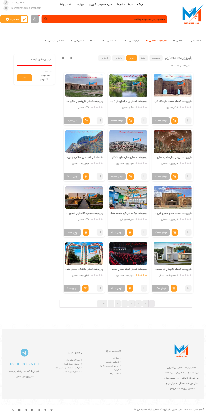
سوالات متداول (73, 360)
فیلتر (24, 77)
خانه (190, 48)
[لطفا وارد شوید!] (35, 19)
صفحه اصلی (195, 40)
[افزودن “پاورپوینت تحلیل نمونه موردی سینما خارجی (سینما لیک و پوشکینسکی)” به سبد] (130, 288)
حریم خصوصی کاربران (109, 366)
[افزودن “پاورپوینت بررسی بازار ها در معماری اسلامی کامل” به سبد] (174, 176)
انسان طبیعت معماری (167, 275)
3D (94, 40)
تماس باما (114, 373)
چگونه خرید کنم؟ (72, 364)
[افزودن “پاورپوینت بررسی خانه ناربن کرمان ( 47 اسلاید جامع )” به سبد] (86, 232)
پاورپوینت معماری (158, 40)
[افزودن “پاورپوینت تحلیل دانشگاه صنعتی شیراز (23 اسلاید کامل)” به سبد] (85, 288)
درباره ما (115, 369)
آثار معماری (171, 107)
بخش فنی (79, 40)
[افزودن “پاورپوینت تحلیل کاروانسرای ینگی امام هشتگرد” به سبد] (86, 120)
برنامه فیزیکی (126, 219)
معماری (179, 40)
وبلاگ (116, 358)
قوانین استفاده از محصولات (67, 368)
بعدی (102, 303)
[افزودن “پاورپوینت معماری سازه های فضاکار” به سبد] (130, 176)
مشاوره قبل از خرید (71, 371)
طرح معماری (134, 40)
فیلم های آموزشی (56, 40)
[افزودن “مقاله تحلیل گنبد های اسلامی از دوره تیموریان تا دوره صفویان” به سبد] (86, 176)
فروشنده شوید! (112, 362)
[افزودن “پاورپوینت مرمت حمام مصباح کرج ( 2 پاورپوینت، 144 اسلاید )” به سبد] (175, 232)
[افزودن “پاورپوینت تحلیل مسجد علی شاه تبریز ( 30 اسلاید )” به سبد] (174, 120)
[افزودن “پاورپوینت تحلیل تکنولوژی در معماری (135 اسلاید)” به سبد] (174, 288)
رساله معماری (112, 40)
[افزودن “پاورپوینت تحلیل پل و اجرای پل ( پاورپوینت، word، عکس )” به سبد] (130, 120)
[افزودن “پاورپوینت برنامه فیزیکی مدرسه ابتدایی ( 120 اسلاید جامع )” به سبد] (130, 232)
